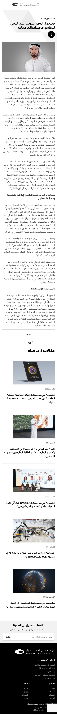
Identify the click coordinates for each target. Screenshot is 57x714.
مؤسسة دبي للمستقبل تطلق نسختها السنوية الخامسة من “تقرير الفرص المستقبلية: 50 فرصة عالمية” (31, 398)
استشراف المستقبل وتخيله (44, 665)
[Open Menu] (52, 5)
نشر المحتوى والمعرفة (47, 668)
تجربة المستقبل (49, 678)
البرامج (52, 698)
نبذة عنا (52, 691)
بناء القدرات (50, 671)
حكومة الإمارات (38, 710)
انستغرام (24, 695)
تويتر (26, 698)
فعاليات (51, 695)
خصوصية (38, 707)
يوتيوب (25, 691)
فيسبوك (24, 688)
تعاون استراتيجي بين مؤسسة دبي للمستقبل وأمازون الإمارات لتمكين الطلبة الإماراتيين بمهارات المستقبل (29, 452)
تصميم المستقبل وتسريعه (45, 675)
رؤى (53, 688)
